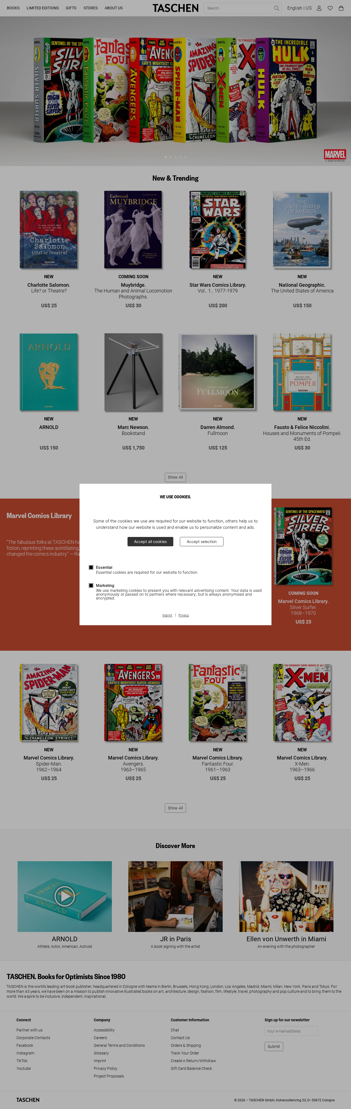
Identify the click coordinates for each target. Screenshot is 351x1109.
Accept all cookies (150, 541)
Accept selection (202, 541)
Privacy (184, 615)
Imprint (167, 615)
